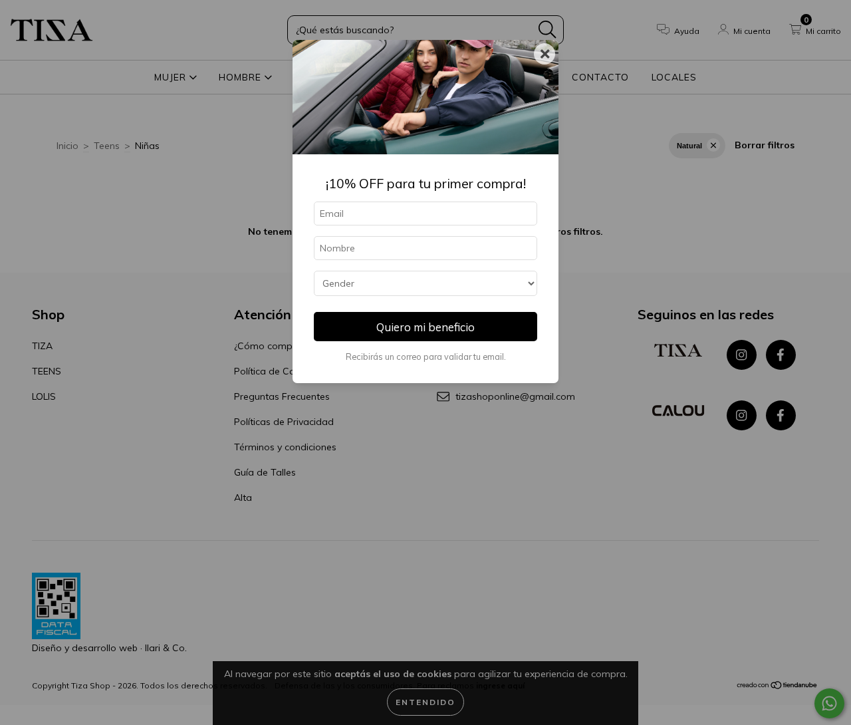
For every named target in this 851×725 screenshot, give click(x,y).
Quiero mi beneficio (425, 327)
